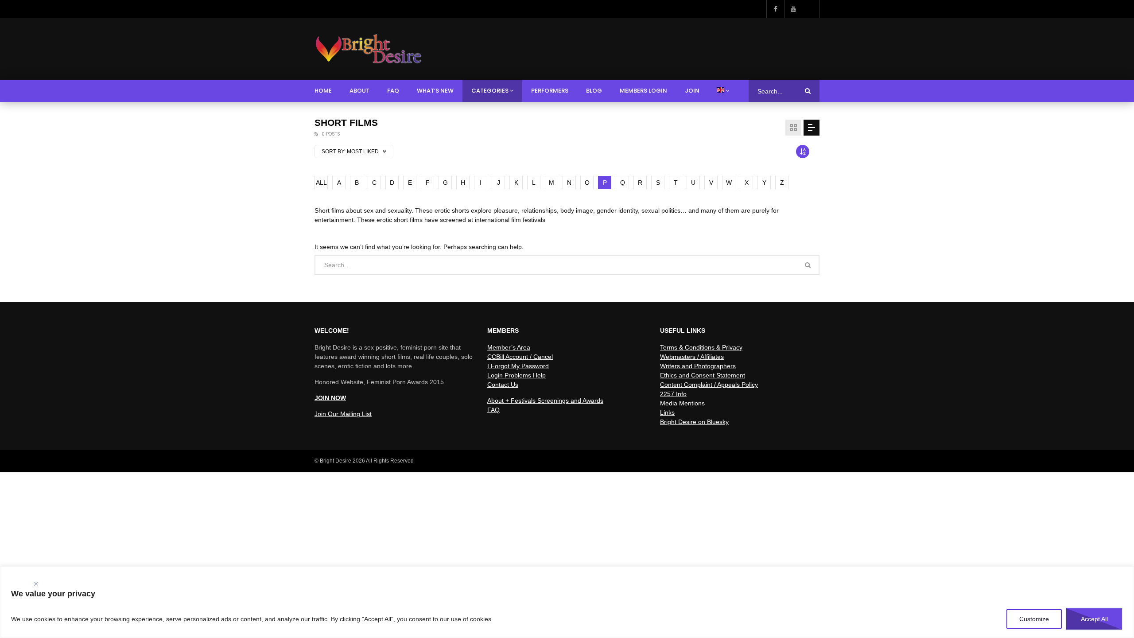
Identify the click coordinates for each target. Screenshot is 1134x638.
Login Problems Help (516, 375)
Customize (1034, 618)
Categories (490, 90)
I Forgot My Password (518, 366)
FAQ (393, 90)
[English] (723, 91)
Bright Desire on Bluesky (694, 421)
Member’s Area (508, 347)
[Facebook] (775, 9)
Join (692, 90)
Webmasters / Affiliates (692, 356)
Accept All (1094, 618)
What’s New (435, 90)
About (359, 90)
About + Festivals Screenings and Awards (545, 400)
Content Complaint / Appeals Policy (709, 384)
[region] (567, 602)
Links (667, 412)
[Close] (36, 581)
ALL (321, 182)
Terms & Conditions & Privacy (701, 347)
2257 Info (673, 393)
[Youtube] (793, 9)
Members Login (643, 90)
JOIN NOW (330, 397)
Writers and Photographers (698, 366)
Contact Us (502, 384)
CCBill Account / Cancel (520, 356)
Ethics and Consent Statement (702, 375)
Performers (549, 90)
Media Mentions (682, 403)
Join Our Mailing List (343, 413)
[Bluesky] (810, 9)
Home (323, 90)
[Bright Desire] (368, 48)
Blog (594, 90)
